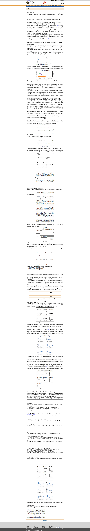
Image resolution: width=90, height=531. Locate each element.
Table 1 (50, 287)
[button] (51, 0)
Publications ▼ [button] (46, 5)
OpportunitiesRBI (43, 526)
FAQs (34, 526)
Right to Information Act (51, 526)
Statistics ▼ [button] (56, 5)
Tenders (50, 527)
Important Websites (43, 525)
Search (62, 3)
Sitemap (60, 528)
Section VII (43, 39)
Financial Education (36, 527)
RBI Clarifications (43, 527)
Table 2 (47, 366)
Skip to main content (28, 0)
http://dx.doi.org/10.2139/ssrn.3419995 (31, 414)
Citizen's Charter (28, 525)
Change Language (61, 0)
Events (34, 525)
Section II (44, 286)
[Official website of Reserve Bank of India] (31, 2)
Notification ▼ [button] (32, 5)
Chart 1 (51, 52)
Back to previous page (45, 520)
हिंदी (63, 0)
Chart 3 (56, 322)
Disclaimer (63, 528)
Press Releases (35, 5)
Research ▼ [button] (53, 5)
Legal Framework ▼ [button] (50, 5)
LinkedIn (61, 525)
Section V (57, 38)
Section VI (34, 39)
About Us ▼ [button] (29, 5)
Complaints (28, 526)
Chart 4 (48, 329)
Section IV (48, 38)
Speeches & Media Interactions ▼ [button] (40, 5)
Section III (39, 38)
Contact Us (28, 527)
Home (26, 5)
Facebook (58, 525)
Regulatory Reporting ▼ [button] (60, 5)
